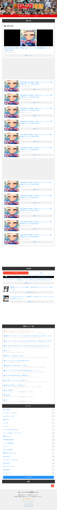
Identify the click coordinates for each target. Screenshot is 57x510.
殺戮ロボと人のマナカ (28, 453)
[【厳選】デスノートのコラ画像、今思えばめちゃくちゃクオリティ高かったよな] (6, 289)
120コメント (32, 292)
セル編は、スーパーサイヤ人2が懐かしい (16, 380)
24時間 (41, 273)
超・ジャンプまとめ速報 (28, 505)
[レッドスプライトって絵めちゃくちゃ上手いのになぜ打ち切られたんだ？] (28, 277)
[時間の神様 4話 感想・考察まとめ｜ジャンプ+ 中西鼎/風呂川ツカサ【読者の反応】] (11, 199)
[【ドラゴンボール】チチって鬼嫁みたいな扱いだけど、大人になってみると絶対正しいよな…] (6, 298)
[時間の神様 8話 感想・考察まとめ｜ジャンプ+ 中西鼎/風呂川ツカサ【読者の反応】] (11, 138)
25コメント (29, 283)
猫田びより (28, 419)
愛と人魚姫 (28, 409)
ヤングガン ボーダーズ (28, 413)
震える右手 (28, 463)
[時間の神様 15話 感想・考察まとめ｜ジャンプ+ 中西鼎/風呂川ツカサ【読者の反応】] (28, 45)
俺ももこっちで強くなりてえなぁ (14, 355)
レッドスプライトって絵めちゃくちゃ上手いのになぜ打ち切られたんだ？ (27, 280)
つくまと (28, 423)
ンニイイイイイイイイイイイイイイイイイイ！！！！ (20, 330)
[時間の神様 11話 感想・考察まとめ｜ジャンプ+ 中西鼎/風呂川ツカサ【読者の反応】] (11, 112)
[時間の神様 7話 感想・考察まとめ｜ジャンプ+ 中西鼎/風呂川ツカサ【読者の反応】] (11, 151)
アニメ (7, 400)
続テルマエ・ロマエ (28, 466)
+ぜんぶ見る (28, 477)
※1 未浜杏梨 (9, 390)
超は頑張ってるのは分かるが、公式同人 (16, 365)
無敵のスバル (28, 436)
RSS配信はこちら (29, 499)
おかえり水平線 (28, 449)
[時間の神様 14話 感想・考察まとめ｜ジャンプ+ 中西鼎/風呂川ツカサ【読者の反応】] (11, 86)
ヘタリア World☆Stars (28, 429)
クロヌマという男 (28, 416)
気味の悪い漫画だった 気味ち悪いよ (15, 385)
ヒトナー (28, 426)
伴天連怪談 (28, 470)
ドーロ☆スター (28, 473)
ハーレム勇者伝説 (28, 443)
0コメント (29, 55)
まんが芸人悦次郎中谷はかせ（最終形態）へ (17, 375)
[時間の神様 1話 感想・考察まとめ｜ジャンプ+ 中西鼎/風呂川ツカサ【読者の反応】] (11, 238)
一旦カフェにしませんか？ (28, 459)
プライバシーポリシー (28, 501)
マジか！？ (8, 350)
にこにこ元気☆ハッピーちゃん (28, 433)
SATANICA (28, 456)
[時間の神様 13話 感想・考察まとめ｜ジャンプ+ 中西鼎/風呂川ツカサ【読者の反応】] (11, 99)
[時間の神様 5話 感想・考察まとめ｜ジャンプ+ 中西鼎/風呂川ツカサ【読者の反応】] (11, 186)
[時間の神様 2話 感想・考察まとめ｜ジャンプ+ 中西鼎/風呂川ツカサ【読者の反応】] (11, 225)
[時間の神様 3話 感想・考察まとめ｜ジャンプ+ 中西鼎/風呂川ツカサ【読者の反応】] (11, 212)
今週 (16, 272)
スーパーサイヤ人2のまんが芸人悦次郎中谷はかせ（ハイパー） (22, 370)
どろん (28, 446)
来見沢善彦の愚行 (28, 439)
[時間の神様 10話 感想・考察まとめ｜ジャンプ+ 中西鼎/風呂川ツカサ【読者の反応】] (11, 125)
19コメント (32, 301)
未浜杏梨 (7, 395)
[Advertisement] (28, 68)
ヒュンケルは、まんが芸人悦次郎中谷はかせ (17, 360)
